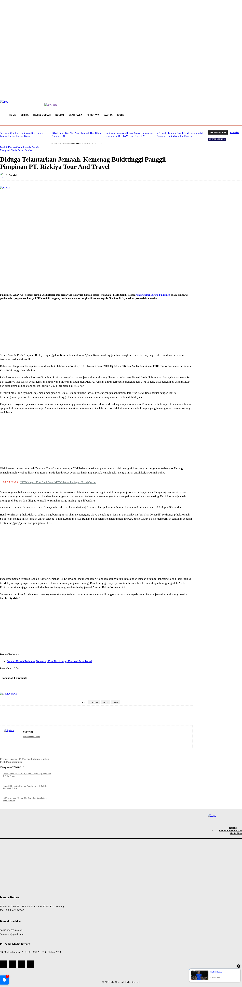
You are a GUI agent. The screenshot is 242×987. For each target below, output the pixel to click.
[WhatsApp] (86, 175)
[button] (239, 122)
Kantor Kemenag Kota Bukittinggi (152, 294)
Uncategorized (217, 139)
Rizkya (105, 702)
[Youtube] (30, 964)
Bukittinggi (94, 702)
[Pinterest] (74, 175)
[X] (62, 175)
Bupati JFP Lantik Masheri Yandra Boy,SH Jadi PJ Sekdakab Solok (25, 787)
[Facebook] (50, 175)
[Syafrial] (3, 175)
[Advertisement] (96, 327)
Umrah (115, 702)
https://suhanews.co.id (31, 736)
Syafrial (13, 175)
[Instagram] (12, 964)
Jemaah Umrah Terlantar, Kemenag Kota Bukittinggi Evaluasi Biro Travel (49, 661)
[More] (98, 175)
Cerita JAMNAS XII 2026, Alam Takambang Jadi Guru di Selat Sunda (27, 774)
